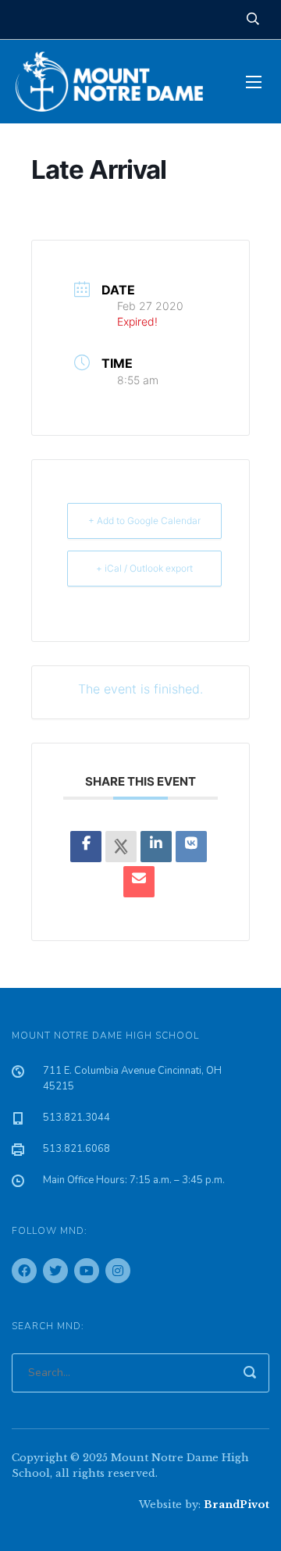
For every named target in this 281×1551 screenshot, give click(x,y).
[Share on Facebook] (85, 846)
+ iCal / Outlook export (144, 568)
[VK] (191, 846)
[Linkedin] (156, 846)
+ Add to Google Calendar (144, 520)
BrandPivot (236, 1504)
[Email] (139, 881)
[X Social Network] (121, 846)
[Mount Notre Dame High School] (117, 81)
